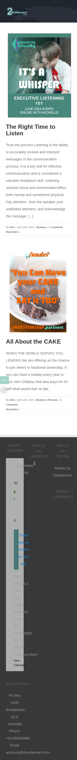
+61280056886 (18, 738)
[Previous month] (14, 464)
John (12, 227)
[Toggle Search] (54, 11)
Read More (12, 232)
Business (42, 227)
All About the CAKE (33, 341)
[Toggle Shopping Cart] (40, 11)
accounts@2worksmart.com (28, 752)
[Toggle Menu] (68, 11)
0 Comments (56, 227)
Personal (52, 400)
